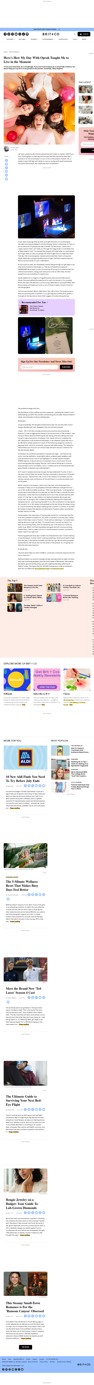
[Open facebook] (5, 34)
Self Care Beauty (14, 52)
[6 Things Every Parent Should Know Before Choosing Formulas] (86, 89)
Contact (41, 1359)
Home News (74, 759)
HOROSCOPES (63, 39)
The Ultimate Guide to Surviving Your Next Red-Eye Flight (24, 1100)
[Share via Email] (6, 171)
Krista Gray (11, 1110)
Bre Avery (10, 786)
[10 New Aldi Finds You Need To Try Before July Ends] (25, 757)
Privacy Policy (44, 1362)
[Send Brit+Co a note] (27, 34)
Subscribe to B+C (42, 693)
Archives (52, 1362)
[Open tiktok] (23, 34)
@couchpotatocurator (42, 569)
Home (5, 52)
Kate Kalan (15, 147)
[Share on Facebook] (6, 160)
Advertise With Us (18, 1359)
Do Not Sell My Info (52, 1359)
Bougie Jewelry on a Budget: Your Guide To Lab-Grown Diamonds (22, 1204)
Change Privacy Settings (64, 1362)
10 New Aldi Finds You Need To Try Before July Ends (25, 779)
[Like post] (6, 178)
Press (9, 1359)
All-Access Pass (68, 700)
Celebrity (33, 39)
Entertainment (47, 39)
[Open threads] (19, 34)
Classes (66, 693)
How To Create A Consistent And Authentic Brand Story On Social (79, 750)
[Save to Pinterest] (6, 164)
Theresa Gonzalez (13, 895)
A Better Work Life (76, 746)
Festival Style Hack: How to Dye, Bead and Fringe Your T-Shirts (80, 787)
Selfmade (8, 693)
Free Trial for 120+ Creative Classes (45, 29)
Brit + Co (10, 1213)
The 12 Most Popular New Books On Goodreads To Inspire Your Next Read (37, 308)
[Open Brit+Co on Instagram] (10, 1369)
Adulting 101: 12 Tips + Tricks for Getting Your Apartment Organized (79, 764)
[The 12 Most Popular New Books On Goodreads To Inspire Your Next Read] (23, 309)
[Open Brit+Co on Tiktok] (19, 1369)
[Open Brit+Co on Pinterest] (6, 1369)
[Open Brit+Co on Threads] (16, 1369)
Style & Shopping (76, 782)
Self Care (22, 39)
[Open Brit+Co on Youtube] (13, 1369)
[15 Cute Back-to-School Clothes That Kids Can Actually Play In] (53, 587)
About (4, 1359)
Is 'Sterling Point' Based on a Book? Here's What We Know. (33, 597)
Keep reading (15, 808)
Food (75, 39)
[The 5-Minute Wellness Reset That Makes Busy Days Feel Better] (25, 855)
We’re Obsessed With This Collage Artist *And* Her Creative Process (79, 774)
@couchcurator (58, 569)
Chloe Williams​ (12, 998)
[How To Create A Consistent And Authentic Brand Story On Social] (60, 750)
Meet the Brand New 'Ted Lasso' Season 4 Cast (23, 990)
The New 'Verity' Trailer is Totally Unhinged (33, 606)
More (84, 39)
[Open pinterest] (8, 34)
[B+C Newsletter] (47, 679)
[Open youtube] (16, 34)
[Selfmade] (17, 679)
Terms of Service (33, 1362)
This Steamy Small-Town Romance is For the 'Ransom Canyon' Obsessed (33, 587)
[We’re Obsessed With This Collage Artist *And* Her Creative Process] (60, 774)
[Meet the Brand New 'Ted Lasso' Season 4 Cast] (25, 969)
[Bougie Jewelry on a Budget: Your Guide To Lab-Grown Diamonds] (86, 99)
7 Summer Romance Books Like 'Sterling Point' (70, 597)
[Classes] (76, 679)
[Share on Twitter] (6, 167)
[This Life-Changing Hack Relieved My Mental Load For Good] (86, 120)
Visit (23, 705)
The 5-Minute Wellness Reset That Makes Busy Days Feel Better (22, 885)
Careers (34, 1359)
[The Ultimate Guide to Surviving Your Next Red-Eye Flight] (25, 1073)
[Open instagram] (12, 34)
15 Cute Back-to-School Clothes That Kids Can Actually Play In (72, 587)
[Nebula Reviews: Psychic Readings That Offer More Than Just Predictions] (86, 109)
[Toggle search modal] (74, 34)
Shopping (9, 39)
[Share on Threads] (6, 175)
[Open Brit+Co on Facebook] (3, 1369)
